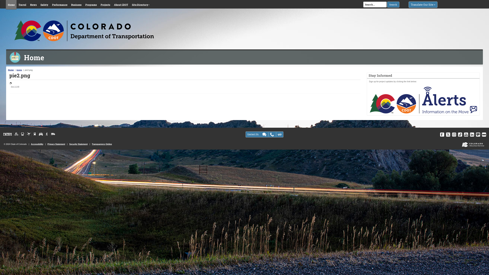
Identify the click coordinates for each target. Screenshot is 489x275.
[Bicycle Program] (16, 134)
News (33, 4)
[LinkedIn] (472, 135)
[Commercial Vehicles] (53, 134)
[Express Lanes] (7, 134)
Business (76, 4)
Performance (59, 4)
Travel (22, 4)
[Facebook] (442, 135)
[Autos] (41, 134)
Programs (91, 4)
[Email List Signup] (478, 135)
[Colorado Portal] (473, 144)
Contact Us (253, 134)
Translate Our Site (422, 4)
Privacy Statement (56, 144)
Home (11, 4)
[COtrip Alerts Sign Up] (423, 100)
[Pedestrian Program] (47, 134)
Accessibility (37, 144)
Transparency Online (102, 144)
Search (393, 4)
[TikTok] (460, 135)
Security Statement (78, 144)
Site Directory (140, 4)
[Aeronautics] (29, 134)
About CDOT (121, 4)
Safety (44, 4)
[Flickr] (484, 135)
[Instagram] (454, 135)
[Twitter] (448, 135)
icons (19, 70)
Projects (105, 4)
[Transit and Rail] (22, 134)
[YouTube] (466, 135)
